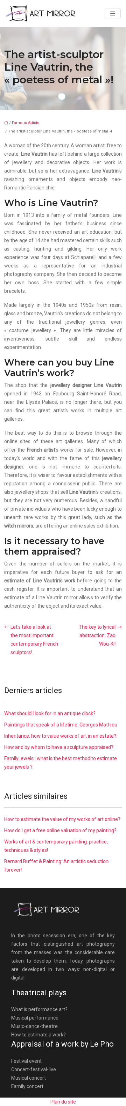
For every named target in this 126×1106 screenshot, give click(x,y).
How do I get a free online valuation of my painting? (60, 830)
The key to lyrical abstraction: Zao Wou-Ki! (97, 635)
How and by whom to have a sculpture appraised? (58, 747)
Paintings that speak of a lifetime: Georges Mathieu (60, 724)
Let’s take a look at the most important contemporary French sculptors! (34, 639)
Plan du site (63, 1102)
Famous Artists (25, 123)
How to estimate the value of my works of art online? (62, 819)
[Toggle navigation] (113, 13)
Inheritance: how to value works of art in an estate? (60, 736)
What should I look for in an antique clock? (50, 713)
